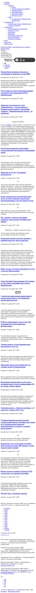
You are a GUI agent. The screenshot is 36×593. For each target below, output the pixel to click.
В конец (7, 530)
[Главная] (5, 63)
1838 (5, 513)
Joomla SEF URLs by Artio (5, 534)
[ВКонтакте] (5, 580)
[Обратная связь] (5, 583)
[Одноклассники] (4, 581)
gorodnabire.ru (5, 541)
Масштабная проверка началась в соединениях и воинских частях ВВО (15, 73)
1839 (5, 515)
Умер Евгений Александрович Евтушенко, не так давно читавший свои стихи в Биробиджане (18, 283)
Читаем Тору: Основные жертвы (14, 493)
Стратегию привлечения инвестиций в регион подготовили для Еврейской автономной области (16, 298)
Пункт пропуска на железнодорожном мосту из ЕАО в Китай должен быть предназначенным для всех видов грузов (17, 199)
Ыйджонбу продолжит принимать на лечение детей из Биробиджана (16, 366)
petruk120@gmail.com (7, 565)
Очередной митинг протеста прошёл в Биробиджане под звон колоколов (16, 239)
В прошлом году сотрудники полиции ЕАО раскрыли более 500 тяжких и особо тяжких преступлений (17, 446)
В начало (7, 508)
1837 (5, 511)
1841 (5, 518)
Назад (6, 510)
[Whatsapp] (5, 585)
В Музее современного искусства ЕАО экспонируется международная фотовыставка (16, 324)
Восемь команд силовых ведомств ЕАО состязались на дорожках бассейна (16, 472)
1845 (5, 525)
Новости (7, 65)
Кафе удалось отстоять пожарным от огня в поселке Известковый (18, 270)
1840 (5, 516)
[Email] (5, 586)
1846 (5, 526)
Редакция (4, 591)
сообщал (9, 125)
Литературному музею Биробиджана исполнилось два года (15, 345)
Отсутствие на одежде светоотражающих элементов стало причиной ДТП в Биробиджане (17, 93)
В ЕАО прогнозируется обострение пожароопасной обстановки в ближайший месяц (18, 150)
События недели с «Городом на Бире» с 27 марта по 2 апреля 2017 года (18, 409)
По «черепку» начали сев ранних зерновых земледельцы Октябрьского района (16, 220)
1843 (5, 521)
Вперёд (6, 528)
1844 (5, 523)
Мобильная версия (14, 591)
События (7, 66)
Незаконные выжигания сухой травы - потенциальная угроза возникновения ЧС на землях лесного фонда (18, 384)
